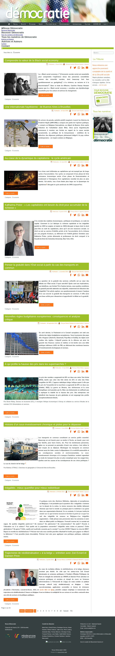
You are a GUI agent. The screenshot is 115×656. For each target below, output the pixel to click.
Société (23, 24)
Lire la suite (103, 85)
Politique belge (51, 24)
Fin (71, 611)
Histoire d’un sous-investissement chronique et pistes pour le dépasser (43, 424)
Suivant (65, 611)
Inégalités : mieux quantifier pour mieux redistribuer (32, 487)
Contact (3, 44)
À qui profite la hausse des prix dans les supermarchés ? (35, 364)
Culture (87, 24)
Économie (32, 24)
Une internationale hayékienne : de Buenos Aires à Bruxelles (37, 106)
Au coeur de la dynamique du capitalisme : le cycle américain (38, 158)
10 (60, 611)
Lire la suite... (46, 95)
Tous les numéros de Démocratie (12, 35)
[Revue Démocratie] (37, 11)
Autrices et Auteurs (7, 39)
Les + (105, 24)
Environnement (65, 24)
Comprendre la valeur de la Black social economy (31, 60)
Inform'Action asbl (62, 652)
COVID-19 (97, 24)
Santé (41, 24)
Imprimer (86, 64)
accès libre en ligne (47, 590)
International (77, 24)
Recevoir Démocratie (8, 30)
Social (15, 24)
